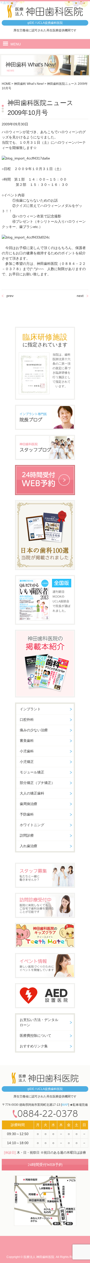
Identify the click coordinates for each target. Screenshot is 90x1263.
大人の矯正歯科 (32, 793)
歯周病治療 (28, 804)
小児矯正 (27, 762)
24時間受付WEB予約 (45, 1165)
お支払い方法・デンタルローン (39, 1022)
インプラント (30, 709)
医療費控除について (35, 1036)
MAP (65, 1105)
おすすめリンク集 (34, 1046)
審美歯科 (27, 741)
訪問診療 (27, 835)
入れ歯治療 (28, 846)
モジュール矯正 (32, 772)
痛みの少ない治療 (34, 730)
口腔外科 (27, 720)
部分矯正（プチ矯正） (37, 783)
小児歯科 (27, 751)
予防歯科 (27, 814)
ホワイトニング (32, 825)
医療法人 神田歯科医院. (39, 1257)
